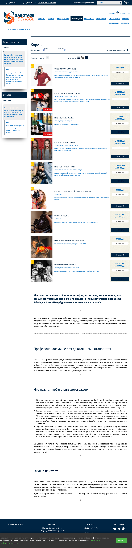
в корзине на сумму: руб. (119, 13)
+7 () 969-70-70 (91, 528)
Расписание (89, 19)
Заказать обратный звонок (47, 3)
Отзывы (7, 94)
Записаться (114, 23)
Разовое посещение (61, 216)
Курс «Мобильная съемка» (64, 118)
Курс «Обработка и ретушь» (64, 142)
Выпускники (101, 19)
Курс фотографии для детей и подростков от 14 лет (73, 191)
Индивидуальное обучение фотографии (69, 240)
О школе (51, 19)
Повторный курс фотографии (65, 265)
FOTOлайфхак (114, 19)
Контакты (125, 23)
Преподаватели (63, 19)
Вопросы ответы (11, 42)
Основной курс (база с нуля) (65, 69)
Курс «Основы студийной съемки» (67, 93)
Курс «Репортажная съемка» (65, 167)
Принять (121, 540)
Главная (41, 19)
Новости (125, 19)
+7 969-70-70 (11, 2)
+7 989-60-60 (28, 2)
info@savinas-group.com (83, 2)
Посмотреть (120, 107)
